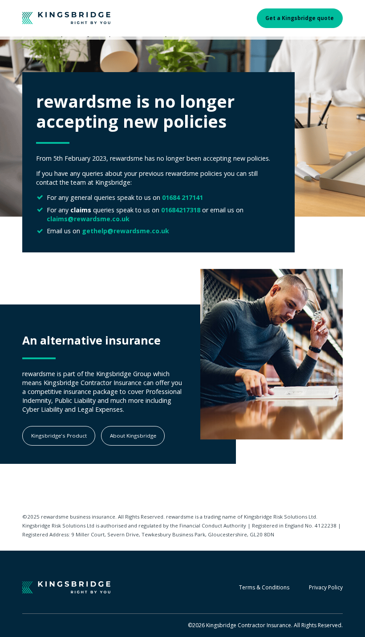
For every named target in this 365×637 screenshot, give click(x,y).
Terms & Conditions (264, 587)
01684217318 (180, 210)
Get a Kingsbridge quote (299, 18)
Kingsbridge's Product (59, 435)
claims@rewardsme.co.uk (88, 219)
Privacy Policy (326, 587)
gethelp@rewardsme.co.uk (125, 231)
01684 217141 (182, 197)
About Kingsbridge (133, 435)
